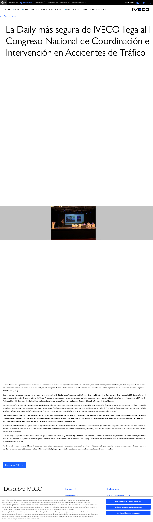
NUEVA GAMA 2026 (98, 10)
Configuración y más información (128, 513)
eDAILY (16, 10)
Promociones (27, 2)
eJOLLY (25, 10)
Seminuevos (39, 2)
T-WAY (84, 10)
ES (5, 2)
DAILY (7, 10)
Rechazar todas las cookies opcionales (128, 507)
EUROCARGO (46, 10)
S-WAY (58, 10)
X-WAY (76, 10)
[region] (76, 509)
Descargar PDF (12, 465)
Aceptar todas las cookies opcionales (128, 501)
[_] (130, 2)
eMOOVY (35, 10)
